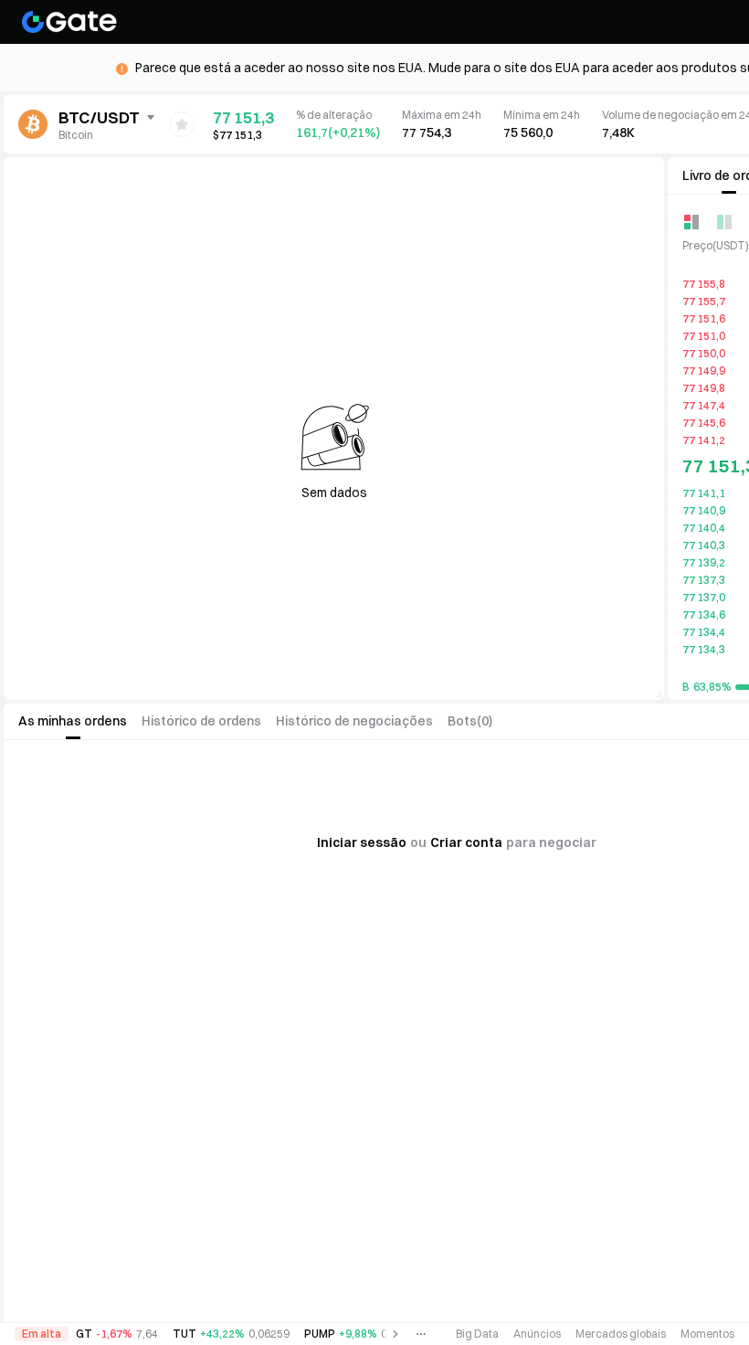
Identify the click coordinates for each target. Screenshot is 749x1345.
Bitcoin (75, 135)
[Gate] (69, 22)
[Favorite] (182, 124)
